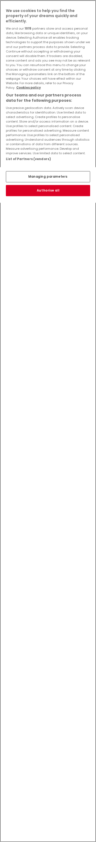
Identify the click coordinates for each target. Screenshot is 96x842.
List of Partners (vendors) (28, 159)
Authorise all (48, 190)
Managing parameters (48, 176)
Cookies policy (28, 88)
